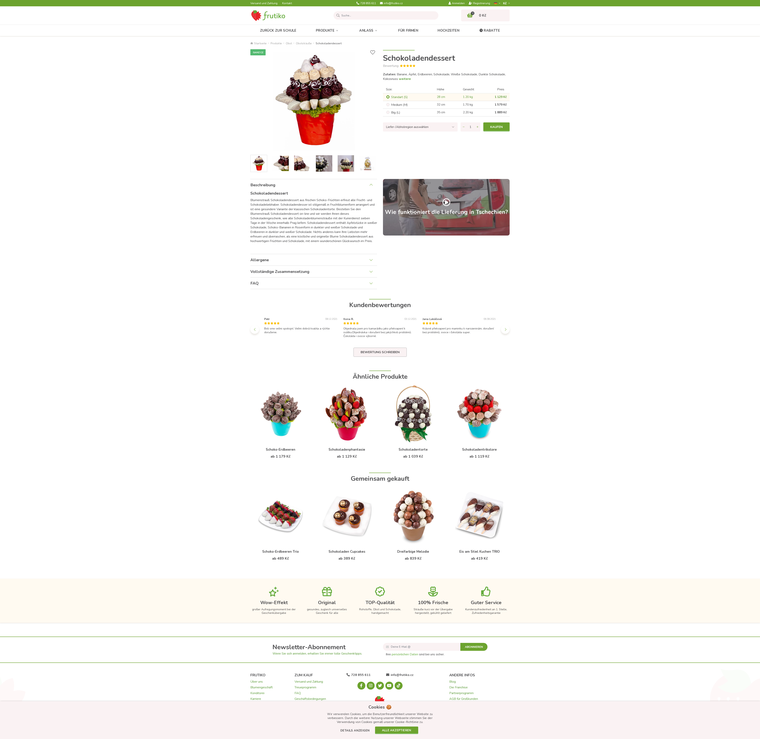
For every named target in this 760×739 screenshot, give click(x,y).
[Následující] (505, 329)
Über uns (256, 681)
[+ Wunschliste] (372, 52)
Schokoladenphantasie (347, 449)
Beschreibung (262, 185)
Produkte (325, 30)
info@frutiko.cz (393, 3)
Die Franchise (458, 687)
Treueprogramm (305, 687)
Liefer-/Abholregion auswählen (407, 127)
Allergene (259, 260)
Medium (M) (399, 105)
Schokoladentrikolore (479, 449)
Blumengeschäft (261, 687)
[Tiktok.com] (399, 686)
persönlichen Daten (405, 654)
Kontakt (287, 3)
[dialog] (380, 720)
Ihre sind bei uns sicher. (415, 654)
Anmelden (458, 3)
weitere (405, 79)
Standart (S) (399, 97)
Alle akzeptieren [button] (396, 730)
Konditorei (257, 693)
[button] (355, 730)
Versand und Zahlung (263, 3)
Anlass (366, 30)
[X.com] (380, 686)
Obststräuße (304, 43)
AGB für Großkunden (463, 699)
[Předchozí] (254, 329)
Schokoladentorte (413, 449)
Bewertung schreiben (380, 352)
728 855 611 (368, 3)
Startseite (260, 43)
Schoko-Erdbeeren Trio (280, 551)
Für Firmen (408, 30)
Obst (289, 43)
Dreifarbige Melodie (413, 551)
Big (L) (395, 112)
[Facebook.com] (361, 686)
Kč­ (505, 3)
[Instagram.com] (371, 686)
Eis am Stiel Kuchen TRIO (479, 551)
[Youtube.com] (389, 686)
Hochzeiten (448, 30)
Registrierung (481, 3)
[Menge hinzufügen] (477, 127)
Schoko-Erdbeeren (280, 449)
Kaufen (496, 127)
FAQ (254, 283)
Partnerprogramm (461, 693)
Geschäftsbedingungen (310, 699)
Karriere (255, 699)
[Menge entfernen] (463, 127)
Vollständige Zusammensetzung (279, 271)
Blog (452, 681)
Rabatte (492, 30)
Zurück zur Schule (278, 30)
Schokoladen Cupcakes (347, 551)
